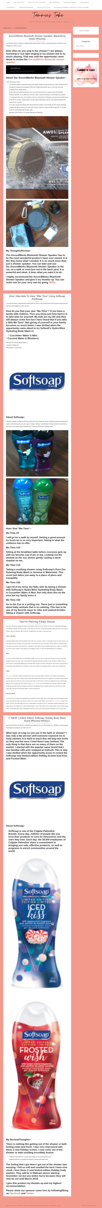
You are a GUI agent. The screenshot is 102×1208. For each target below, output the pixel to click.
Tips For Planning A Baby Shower (37, 621)
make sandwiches (56, 701)
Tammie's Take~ (51, 15)
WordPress (53, 1205)
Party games (9, 676)
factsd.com (34, 683)
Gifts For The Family (28, 723)
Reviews (32, 41)
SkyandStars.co (91, 1205)
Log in (58, 1205)
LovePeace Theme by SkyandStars (26, 1205)
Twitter (30, 1193)
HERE (52, 282)
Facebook (15, 1193)
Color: (8, 82)
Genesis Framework (43, 1205)
